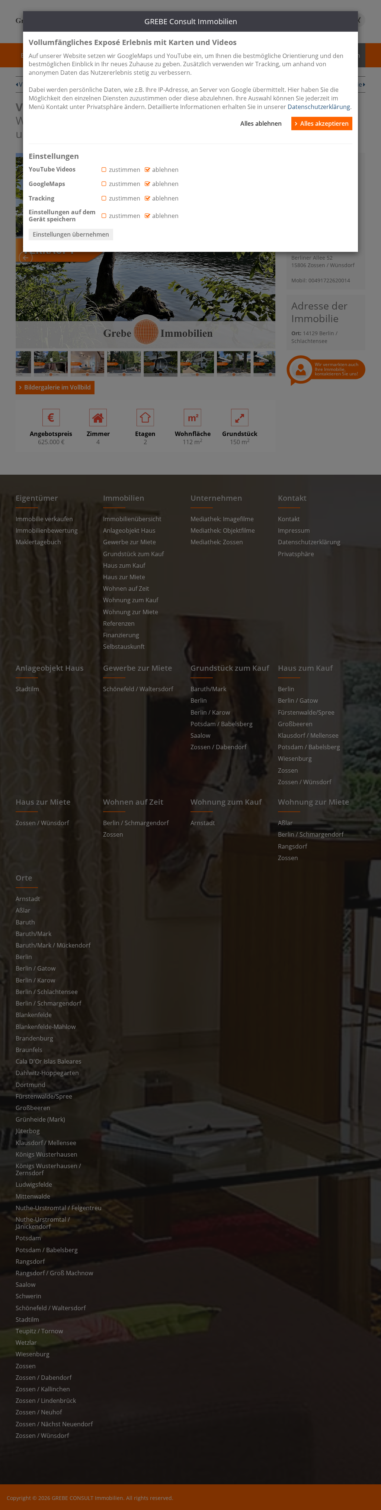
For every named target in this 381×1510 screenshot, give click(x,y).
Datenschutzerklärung (319, 107)
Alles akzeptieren (324, 123)
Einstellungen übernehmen (71, 234)
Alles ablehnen (261, 123)
